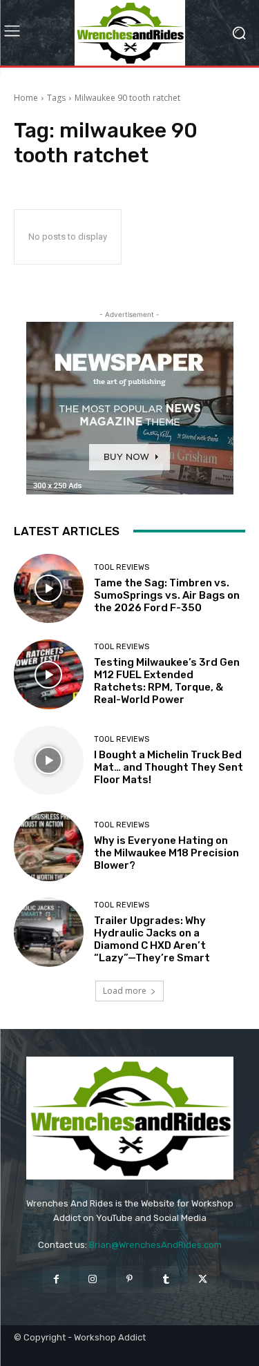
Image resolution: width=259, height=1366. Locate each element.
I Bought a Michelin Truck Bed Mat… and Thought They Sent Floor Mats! (168, 767)
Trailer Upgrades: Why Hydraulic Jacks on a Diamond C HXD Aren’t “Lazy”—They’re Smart (152, 939)
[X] (202, 1279)
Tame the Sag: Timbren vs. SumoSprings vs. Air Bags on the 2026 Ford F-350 (167, 595)
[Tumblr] (166, 1279)
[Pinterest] (129, 1279)
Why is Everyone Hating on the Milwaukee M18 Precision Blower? (166, 853)
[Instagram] (92, 1279)
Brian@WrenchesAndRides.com (155, 1245)
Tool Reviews (121, 567)
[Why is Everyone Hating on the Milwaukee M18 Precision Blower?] (49, 846)
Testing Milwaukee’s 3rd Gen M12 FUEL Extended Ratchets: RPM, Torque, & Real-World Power (167, 681)
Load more (124, 991)
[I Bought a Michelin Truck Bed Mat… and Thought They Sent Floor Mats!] (49, 761)
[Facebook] (56, 1279)
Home (26, 98)
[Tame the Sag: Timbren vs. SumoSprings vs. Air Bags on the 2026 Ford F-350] (49, 589)
